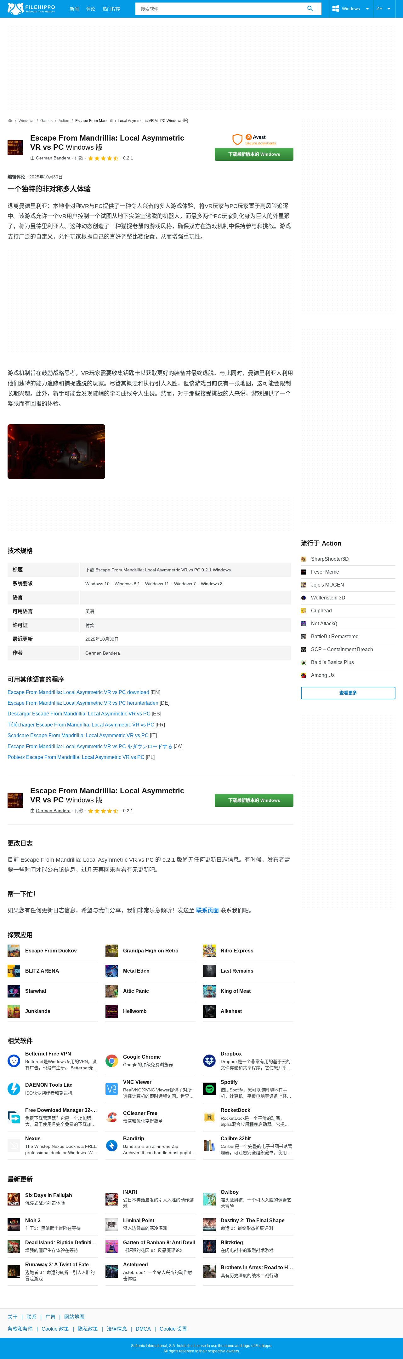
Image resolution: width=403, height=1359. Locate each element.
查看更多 (348, 692)
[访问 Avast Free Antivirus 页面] (254, 139)
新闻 (74, 8)
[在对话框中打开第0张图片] (56, 451)
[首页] (10, 121)
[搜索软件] (310, 9)
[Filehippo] (31, 9)
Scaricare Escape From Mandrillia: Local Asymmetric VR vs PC (78, 735)
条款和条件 (20, 1329)
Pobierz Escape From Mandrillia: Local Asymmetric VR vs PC (76, 757)
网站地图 (74, 1317)
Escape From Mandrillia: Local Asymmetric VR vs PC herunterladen (83, 703)
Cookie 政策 (55, 1329)
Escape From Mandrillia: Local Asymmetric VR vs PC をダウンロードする (90, 746)
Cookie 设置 (173, 1329)
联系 (31, 1317)
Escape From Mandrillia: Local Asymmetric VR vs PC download (78, 692)
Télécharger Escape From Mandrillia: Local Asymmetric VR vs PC (81, 724)
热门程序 (111, 8)
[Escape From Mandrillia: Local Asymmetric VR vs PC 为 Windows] (15, 147)
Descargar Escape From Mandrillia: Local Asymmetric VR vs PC (79, 713)
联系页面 (207, 910)
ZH (380, 8)
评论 (90, 8)
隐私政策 (88, 1329)
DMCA (143, 1329)
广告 (50, 1317)
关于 (13, 1317)
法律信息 (117, 1329)
